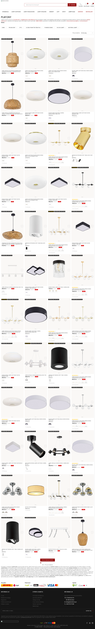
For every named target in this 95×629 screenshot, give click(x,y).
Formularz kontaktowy (38, 595)
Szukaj (73, 4)
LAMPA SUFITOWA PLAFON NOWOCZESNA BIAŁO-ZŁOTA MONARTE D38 (34, 200)
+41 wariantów (75, 296)
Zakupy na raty (36, 600)
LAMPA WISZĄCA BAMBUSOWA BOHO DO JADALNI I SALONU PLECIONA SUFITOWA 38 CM (12, 113)
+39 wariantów (75, 208)
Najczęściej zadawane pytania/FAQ (73, 595)
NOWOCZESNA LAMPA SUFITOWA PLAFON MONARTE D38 (11, 156)
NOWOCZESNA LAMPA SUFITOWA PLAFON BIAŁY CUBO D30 (12, 464)
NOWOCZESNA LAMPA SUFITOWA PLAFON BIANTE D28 (34, 113)
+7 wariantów (75, 78)
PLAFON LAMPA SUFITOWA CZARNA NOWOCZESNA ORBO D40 (56, 113)
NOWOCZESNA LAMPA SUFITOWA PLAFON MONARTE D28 (11, 376)
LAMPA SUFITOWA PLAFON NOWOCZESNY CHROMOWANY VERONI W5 (11, 508)
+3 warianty (27, 120)
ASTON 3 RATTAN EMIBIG (30, 507)
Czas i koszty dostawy (38, 602)
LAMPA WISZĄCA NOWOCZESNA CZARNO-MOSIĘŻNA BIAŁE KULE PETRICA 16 (58, 508)
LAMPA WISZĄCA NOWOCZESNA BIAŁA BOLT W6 (35, 375)
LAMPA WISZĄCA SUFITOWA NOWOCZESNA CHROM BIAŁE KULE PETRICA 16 (81, 377)
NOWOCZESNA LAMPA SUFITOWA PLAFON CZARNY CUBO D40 (11, 200)
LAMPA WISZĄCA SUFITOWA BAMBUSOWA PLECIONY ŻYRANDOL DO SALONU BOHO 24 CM (82, 550)
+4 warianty (27, 78)
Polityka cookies (5, 604)
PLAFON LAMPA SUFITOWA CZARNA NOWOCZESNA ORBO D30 (32, 332)
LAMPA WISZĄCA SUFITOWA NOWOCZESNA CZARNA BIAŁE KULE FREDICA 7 (81, 201)
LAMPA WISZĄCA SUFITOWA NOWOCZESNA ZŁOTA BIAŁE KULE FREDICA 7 (58, 333)
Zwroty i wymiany (37, 604)
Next (22, 54)
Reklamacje (35, 606)
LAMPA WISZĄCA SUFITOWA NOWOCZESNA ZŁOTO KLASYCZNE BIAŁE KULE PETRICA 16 (11, 332)
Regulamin (3, 600)
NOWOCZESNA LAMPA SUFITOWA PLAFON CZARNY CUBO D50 (58, 200)
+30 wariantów (75, 384)
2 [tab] (59, 68)
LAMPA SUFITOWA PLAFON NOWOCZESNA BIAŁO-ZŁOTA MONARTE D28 (34, 156)
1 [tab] (11, 68)
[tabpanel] (12, 54)
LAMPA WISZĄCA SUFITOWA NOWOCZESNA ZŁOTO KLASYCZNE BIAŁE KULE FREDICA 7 (81, 332)
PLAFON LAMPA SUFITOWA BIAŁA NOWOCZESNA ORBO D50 (82, 465)
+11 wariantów (28, 471)
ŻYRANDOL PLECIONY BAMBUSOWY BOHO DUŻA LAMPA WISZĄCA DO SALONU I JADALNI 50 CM (12, 244)
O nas (2, 595)
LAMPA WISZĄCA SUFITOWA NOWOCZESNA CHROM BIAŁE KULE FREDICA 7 (81, 421)
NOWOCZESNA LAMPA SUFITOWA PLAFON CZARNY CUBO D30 (81, 244)
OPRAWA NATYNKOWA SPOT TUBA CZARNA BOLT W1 (58, 376)
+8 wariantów (51, 383)
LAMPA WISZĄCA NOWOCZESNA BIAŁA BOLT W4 (12, 287)
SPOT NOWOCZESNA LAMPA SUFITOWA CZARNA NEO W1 (35, 464)
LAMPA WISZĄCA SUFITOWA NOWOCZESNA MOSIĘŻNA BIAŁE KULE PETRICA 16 (58, 245)
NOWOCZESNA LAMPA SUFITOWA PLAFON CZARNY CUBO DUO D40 (34, 288)
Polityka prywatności (6, 602)
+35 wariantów (5, 339)
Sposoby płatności (37, 597)
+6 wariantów (28, 251)
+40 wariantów (52, 165)
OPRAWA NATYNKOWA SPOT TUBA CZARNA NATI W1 (12, 550)
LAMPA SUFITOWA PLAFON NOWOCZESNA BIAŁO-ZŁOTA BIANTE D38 (58, 71)
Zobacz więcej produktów (47, 560)
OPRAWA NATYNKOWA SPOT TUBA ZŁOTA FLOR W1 (82, 156)
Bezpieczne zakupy (6, 597)
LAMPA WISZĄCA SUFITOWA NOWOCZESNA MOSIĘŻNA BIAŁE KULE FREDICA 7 (58, 157)
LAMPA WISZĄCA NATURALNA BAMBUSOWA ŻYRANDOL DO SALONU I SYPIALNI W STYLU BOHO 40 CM (11, 71)
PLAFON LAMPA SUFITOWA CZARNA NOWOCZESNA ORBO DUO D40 (32, 550)
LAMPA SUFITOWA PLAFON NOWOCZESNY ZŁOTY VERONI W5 (82, 508)
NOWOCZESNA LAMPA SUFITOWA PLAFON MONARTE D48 (81, 113)
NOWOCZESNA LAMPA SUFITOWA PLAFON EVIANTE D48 (11, 421)
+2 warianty (4, 294)
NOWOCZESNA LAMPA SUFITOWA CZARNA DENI (59, 287)
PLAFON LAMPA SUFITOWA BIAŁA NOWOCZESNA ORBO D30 (59, 420)
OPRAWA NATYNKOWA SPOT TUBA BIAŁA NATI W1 (35, 244)
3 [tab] (36, 68)
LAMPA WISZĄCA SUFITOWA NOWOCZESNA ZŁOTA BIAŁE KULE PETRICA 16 (81, 289)
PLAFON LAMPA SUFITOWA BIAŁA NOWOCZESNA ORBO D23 (82, 71)
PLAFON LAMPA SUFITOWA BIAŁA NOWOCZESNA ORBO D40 (35, 420)
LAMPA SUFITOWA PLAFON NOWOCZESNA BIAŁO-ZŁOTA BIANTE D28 (34, 71)
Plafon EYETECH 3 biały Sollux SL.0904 (58, 549)
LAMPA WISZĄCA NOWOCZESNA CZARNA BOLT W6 (59, 464)
